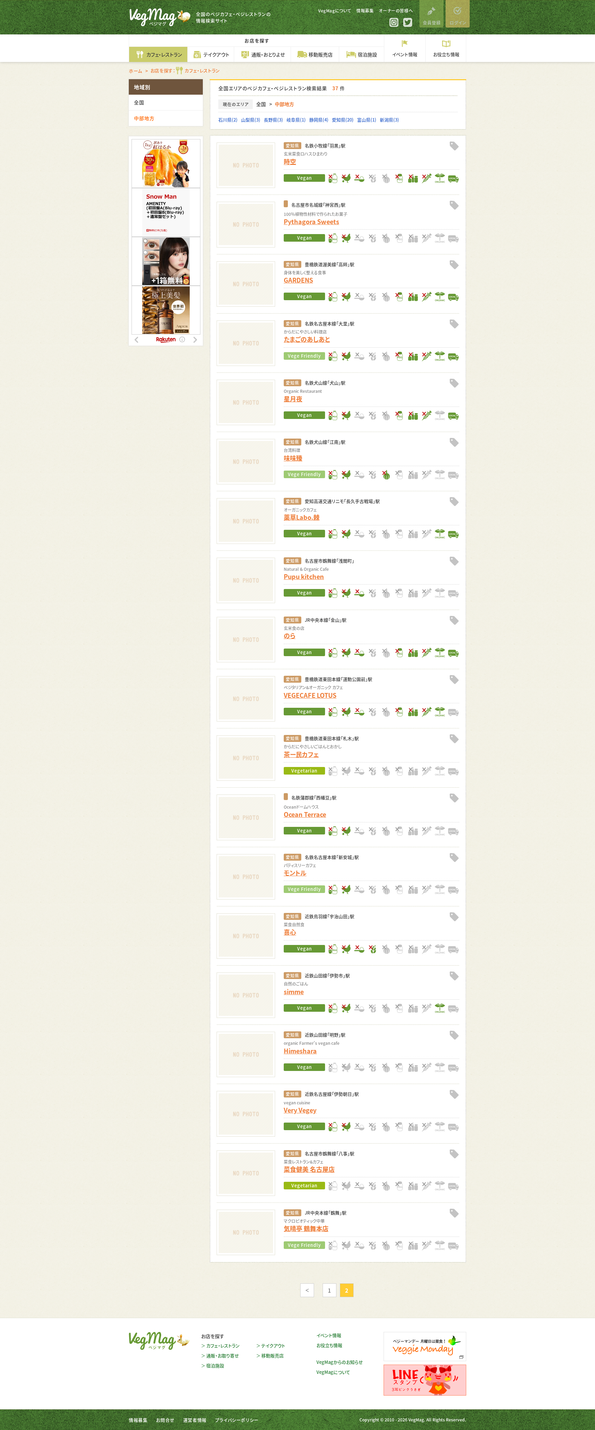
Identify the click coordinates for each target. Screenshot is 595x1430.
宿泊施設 (215, 1365)
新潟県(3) (389, 119)
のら (289, 635)
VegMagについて (334, 10)
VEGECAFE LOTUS (310, 695)
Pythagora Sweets (311, 221)
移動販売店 (272, 1355)
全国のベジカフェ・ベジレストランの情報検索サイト (233, 17)
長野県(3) (273, 119)
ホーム (135, 70)
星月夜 (293, 398)
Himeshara (300, 1050)
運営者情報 (195, 1420)
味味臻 (293, 457)
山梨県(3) (250, 119)
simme (294, 991)
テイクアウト (273, 1345)
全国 (261, 104)
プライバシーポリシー (237, 1420)
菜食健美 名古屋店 (309, 1169)
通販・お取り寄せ (222, 1355)
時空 (290, 161)
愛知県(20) (343, 119)
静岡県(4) (318, 119)
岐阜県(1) (296, 119)
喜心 (290, 931)
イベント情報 (328, 1335)
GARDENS (298, 279)
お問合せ (165, 1420)
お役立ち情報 (329, 1345)
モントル (295, 872)
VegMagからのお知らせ (339, 1362)
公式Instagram (394, 22)
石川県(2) (228, 119)
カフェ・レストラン (223, 1345)
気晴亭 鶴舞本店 (306, 1228)
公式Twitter (408, 22)
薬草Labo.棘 (302, 517)
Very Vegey (300, 1109)
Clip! (454, 146)
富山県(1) (366, 119)
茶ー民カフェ (301, 754)
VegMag (159, 1341)
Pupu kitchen (304, 576)
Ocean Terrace (305, 814)
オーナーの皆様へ (396, 10)
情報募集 (365, 10)
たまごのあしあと (307, 339)
